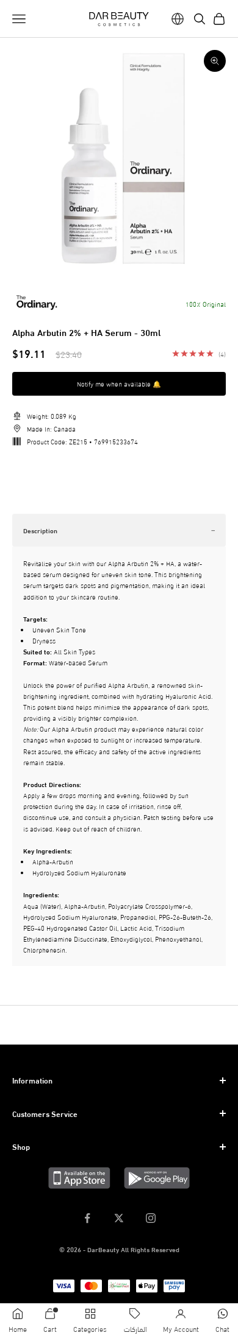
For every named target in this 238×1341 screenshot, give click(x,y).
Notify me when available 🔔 (119, 383)
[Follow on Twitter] (119, 1218)
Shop (21, 1146)
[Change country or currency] (177, 19)
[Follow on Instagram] (151, 1218)
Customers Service (45, 1113)
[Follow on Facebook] (87, 1218)
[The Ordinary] (36, 302)
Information (32, 1080)
